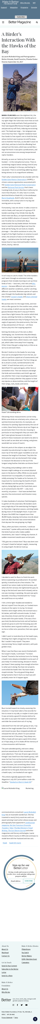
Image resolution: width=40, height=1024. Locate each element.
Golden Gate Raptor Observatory (14, 179)
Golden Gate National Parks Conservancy (20, 185)
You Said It (25, 953)
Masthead (5, 953)
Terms (16, 1018)
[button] (3, 22)
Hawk (5, 843)
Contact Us (6, 956)
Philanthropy (26, 949)
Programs (24, 7)
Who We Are (6, 992)
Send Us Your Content (9, 966)
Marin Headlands (8, 198)
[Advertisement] (20, 921)
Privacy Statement (7, 1018)
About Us (5, 949)
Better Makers (27, 956)
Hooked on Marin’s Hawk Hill (20, 782)
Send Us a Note (7, 976)
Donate (34, 7)
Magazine (14, 7)
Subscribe (29, 881)
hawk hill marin (15, 843)
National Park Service (16, 187)
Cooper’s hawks (17, 297)
